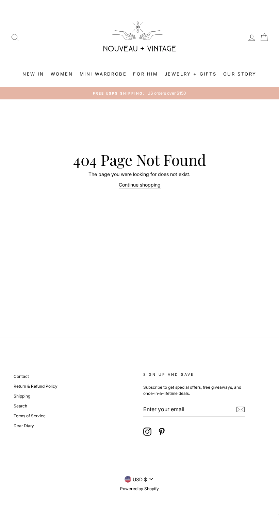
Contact (21, 376)
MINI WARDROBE (103, 74)
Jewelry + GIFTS (191, 74)
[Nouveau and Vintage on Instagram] (147, 432)
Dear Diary (24, 425)
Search (20, 405)
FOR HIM (145, 74)
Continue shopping (140, 185)
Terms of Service (30, 415)
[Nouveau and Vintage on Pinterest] (162, 432)
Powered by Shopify (139, 488)
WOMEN (62, 74)
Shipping (22, 396)
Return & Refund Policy (36, 386)
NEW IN (33, 74)
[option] (139, 93)
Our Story (240, 74)
